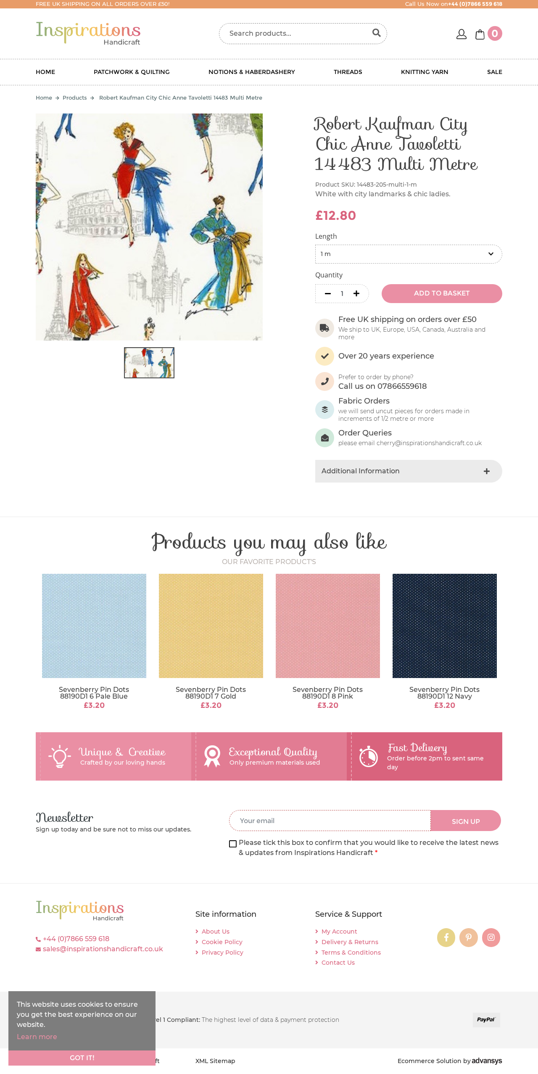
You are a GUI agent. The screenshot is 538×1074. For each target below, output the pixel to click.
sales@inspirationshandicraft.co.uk (103, 949)
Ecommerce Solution (430, 1061)
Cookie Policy (222, 942)
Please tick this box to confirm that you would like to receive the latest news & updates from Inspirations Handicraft (368, 848)
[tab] (408, 471)
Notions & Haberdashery (251, 72)
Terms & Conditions (351, 952)
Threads (348, 72)
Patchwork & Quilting (132, 72)
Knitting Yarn (424, 72)
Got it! (82, 1058)
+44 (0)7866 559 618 (76, 939)
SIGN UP (466, 822)
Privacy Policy (222, 952)
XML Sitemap (215, 1061)
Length (326, 236)
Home (45, 72)
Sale (494, 72)
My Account (339, 931)
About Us (215, 931)
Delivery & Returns (350, 942)
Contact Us (338, 962)
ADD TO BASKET (442, 293)
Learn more (37, 1037)
